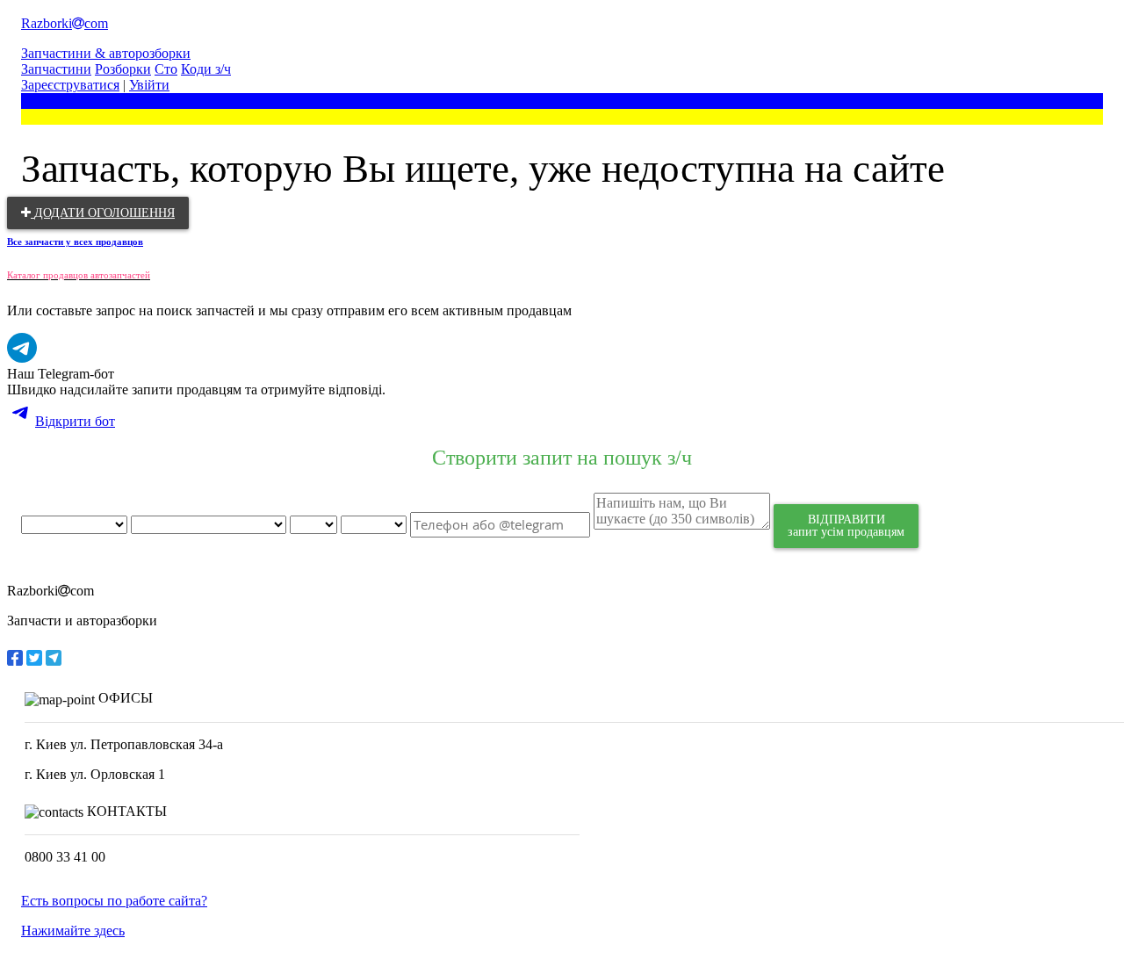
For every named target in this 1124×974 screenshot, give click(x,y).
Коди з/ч (206, 68)
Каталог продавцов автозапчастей (78, 275)
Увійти (149, 84)
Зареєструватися (70, 84)
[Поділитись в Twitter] (34, 658)
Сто (166, 68)
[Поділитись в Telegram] (53, 658)
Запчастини (56, 68)
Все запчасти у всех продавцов (75, 241)
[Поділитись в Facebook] (15, 658)
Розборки (123, 68)
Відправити (846, 525)
